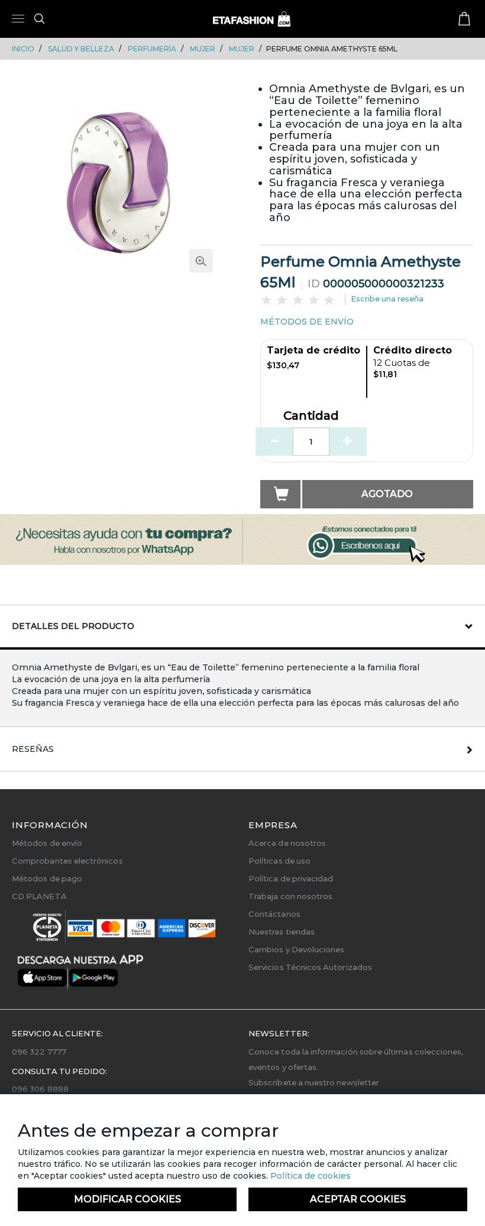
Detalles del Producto (73, 626)
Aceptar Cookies (358, 1199)
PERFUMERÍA (152, 48)
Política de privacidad (290, 878)
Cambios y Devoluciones (296, 949)
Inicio (23, 48)
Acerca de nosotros (287, 843)
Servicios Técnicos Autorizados (310, 967)
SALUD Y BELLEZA (81, 48)
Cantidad (311, 416)
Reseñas (33, 749)
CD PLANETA (39, 896)
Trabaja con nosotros (290, 896)
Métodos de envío (47, 843)
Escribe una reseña (387, 298)
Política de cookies (309, 1175)
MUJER (202, 48)
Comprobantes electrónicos (67, 860)
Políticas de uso (279, 860)
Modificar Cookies (127, 1199)
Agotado (387, 494)
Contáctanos (274, 914)
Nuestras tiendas (281, 931)
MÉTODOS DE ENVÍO (307, 321)
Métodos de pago (47, 878)
